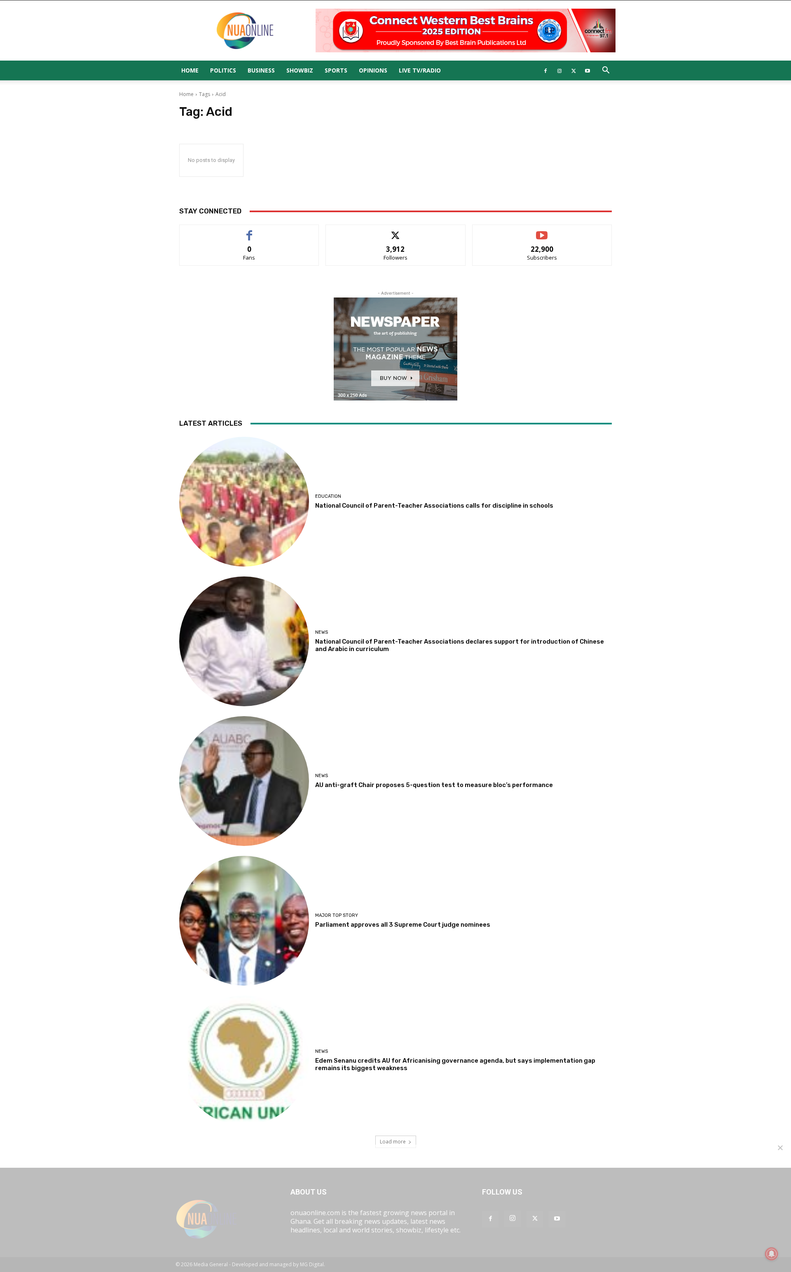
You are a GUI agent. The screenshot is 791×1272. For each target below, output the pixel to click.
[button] (605, 70)
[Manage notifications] (771, 1253)
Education (328, 496)
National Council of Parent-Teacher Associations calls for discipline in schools (434, 505)
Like (249, 231)
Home (190, 70)
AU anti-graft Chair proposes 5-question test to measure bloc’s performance (434, 785)
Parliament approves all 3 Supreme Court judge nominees (402, 924)
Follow (395, 231)
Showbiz (299, 70)
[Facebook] (545, 70)
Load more (393, 1141)
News (321, 632)
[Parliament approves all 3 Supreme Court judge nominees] (244, 921)
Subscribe (542, 231)
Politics (223, 70)
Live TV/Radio (420, 70)
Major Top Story (336, 915)
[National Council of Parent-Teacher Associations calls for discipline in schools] (244, 502)
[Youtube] (587, 70)
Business (261, 70)
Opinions (373, 70)
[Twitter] (573, 70)
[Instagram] (559, 70)
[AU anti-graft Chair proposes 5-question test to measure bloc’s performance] (244, 781)
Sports (336, 70)
